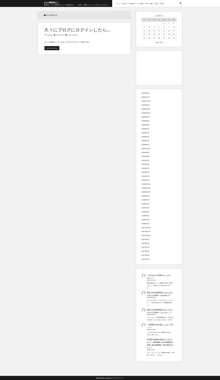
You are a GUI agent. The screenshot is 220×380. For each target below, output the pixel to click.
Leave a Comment (72, 35)
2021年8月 (145, 105)
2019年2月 (145, 176)
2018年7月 (145, 200)
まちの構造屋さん (51, 2)
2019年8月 (145, 156)
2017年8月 (145, 243)
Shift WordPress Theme (103, 378)
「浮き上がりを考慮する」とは (158, 275)
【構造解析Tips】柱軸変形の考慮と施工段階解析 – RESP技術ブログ (160, 344)
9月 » (162, 42)
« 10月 (157, 42)
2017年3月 (145, 259)
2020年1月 (145, 145)
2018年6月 (145, 204)
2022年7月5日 (60, 35)
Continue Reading (52, 48)
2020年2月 (145, 141)
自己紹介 (124, 3)
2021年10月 (146, 101)
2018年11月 (146, 188)
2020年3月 (145, 137)
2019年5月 (145, 168)
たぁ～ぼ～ (164, 312)
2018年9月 (145, 196)
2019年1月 (145, 180)
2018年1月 (145, 223)
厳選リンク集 (144, 3)
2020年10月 (146, 113)
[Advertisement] (159, 68)
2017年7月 (145, 247)
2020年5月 (145, 129)
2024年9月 (145, 93)
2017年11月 (146, 231)
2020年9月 (145, 117)
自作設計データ (134, 3)
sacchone (50, 35)
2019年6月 (145, 164)
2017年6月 (145, 251)
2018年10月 (146, 192)
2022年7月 (145, 97)
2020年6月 (145, 125)
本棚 (151, 3)
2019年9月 (145, 152)
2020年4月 (145, 133)
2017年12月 (146, 228)
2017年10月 (146, 235)
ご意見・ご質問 (159, 3)
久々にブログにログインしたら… (77, 29)
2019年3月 (145, 172)
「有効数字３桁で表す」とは (157, 324)
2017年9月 (145, 239)
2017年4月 (145, 255)
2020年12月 (146, 109)
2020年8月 (145, 121)
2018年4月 (145, 212)
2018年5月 (145, 208)
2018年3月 (145, 216)
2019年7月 (145, 160)
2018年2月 (145, 220)
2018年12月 (146, 184)
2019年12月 (146, 148)
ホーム (118, 3)
